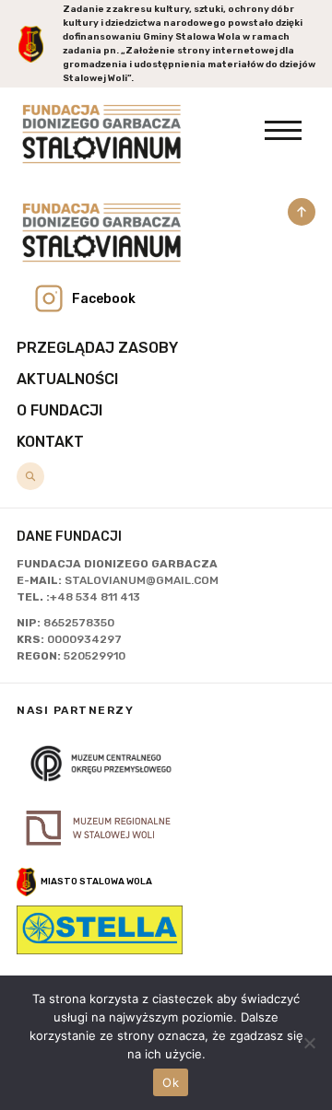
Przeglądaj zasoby (97, 347)
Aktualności (67, 379)
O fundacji (59, 410)
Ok (170, 1082)
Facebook (104, 299)
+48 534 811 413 (95, 596)
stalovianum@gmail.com (142, 580)
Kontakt (50, 441)
